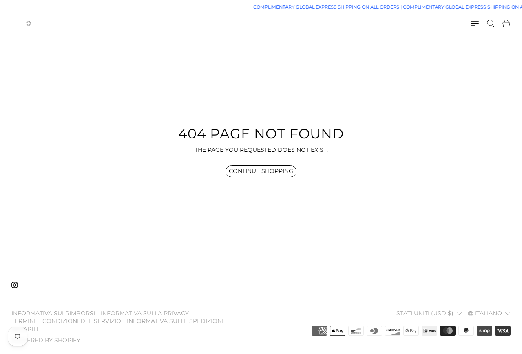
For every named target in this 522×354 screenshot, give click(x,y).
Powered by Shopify (45, 340)
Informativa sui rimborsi (53, 313)
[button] (491, 23)
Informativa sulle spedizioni (175, 321)
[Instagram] (14, 285)
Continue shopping (261, 171)
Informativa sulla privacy (145, 313)
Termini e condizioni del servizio (66, 321)
